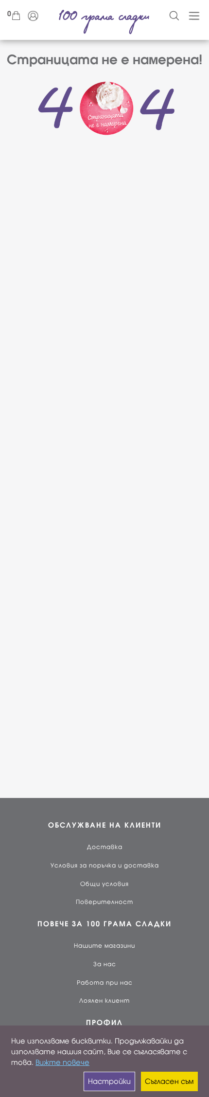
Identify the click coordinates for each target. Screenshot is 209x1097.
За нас (104, 964)
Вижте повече (62, 1062)
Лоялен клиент (104, 1000)
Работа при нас (105, 982)
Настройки (109, 1081)
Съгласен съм (169, 1081)
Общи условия (104, 884)
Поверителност (104, 902)
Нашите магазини (104, 945)
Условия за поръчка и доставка (105, 865)
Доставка (104, 847)
